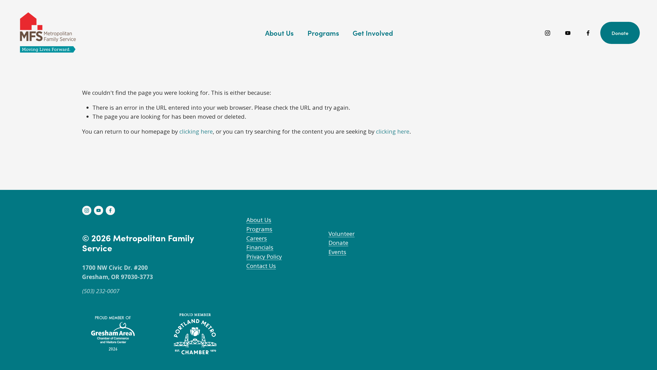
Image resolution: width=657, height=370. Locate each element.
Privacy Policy (264, 257)
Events (337, 252)
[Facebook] (588, 33)
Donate (620, 33)
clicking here (196, 131)
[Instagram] (547, 33)
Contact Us (261, 266)
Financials (259, 247)
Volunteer (341, 234)
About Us (258, 220)
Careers (256, 238)
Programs (259, 229)
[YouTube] (568, 33)
